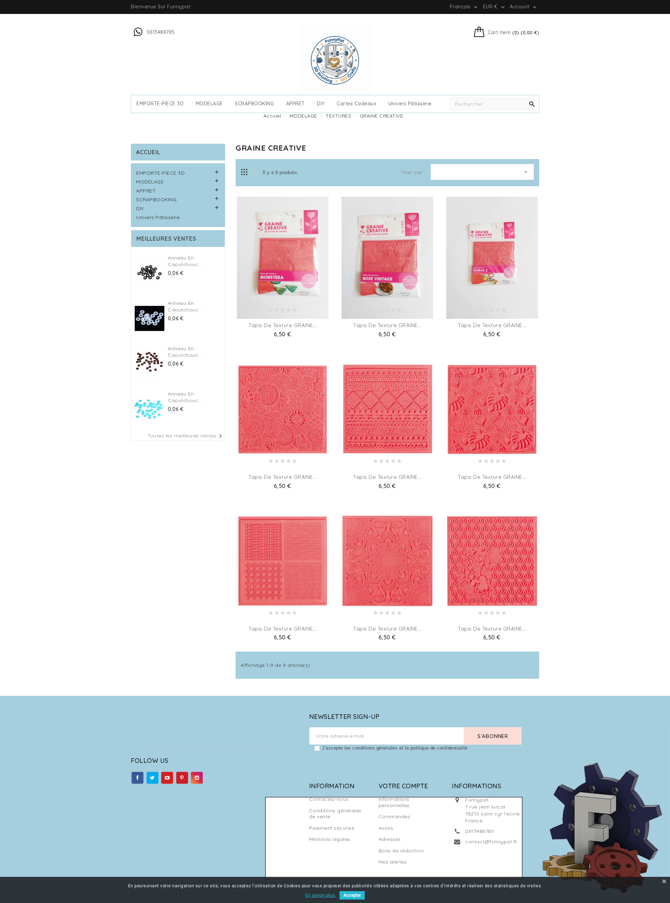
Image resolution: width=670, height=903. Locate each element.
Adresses (390, 839)
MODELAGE (209, 104)
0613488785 (479, 831)
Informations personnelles (394, 802)
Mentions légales (329, 839)
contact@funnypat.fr (491, 841)
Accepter (352, 895)
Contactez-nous (329, 799)
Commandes (394, 816)
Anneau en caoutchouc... (185, 261)
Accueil (148, 152)
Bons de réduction (401, 851)
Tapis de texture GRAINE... (282, 325)
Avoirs (386, 828)
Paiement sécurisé (332, 828)
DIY (321, 104)
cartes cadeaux (356, 104)
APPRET (295, 104)
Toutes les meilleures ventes (186, 436)
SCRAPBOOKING (254, 104)
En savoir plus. (320, 895)
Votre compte (403, 786)
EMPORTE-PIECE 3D (160, 104)
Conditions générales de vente (335, 813)
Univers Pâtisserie (410, 104)
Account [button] (524, 6)
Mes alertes (393, 862)
